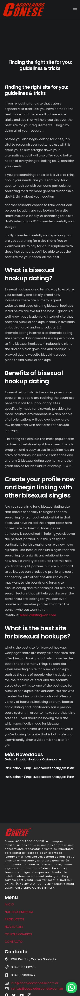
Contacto (14, 941)
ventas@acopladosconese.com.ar (37, 988)
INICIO (9, 904)
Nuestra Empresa (19, 912)
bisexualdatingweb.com (38, 615)
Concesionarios (18, 934)
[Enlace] (24, 9)
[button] (71, 987)
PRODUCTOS (14, 919)
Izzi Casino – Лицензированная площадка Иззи (39, 768)
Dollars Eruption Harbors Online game (33, 759)
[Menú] (74, 10)
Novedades (14, 926)
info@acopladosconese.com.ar (34, 983)
